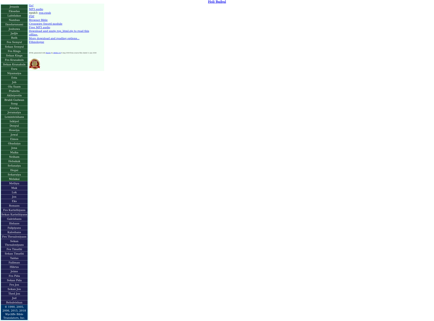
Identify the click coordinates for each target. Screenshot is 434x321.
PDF (31, 16)
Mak (14, 187)
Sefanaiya (14, 165)
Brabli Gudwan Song (14, 101)
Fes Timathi (14, 249)
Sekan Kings (14, 55)
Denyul (14, 125)
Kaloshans (14, 232)
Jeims (14, 271)
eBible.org (57, 53)
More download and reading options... (54, 38)
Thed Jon (14, 293)
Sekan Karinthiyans (14, 214)
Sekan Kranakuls (14, 64)
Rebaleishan (14, 302)
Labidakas (14, 15)
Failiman (14, 262)
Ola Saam (14, 86)
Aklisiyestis (14, 95)
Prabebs (14, 91)
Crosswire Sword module (45, 23)
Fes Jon (14, 284)
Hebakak (14, 161)
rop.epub (45, 12)
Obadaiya (14, 143)
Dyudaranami (14, 24)
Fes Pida (14, 275)
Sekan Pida (14, 280)
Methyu (14, 183)
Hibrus (14, 266)
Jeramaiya (14, 112)
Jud (14, 298)
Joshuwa (14, 28)
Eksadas (14, 11)
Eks (14, 201)
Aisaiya (14, 108)
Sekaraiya (14, 174)
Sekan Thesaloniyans (14, 243)
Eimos (14, 139)
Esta (14, 77)
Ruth (14, 37)
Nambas (14, 20)
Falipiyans (14, 227)
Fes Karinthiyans (14, 210)
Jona (14, 147)
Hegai (14, 170)
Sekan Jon (14, 289)
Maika (14, 152)
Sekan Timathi (14, 253)
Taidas (14, 258)
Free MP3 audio (39, 27)
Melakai (14, 179)
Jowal (14, 134)
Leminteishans (14, 116)
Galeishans (14, 218)
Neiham (14, 156)
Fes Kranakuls (14, 59)
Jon (14, 196)
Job (14, 82)
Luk (14, 192)
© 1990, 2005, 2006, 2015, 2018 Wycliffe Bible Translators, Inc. (14, 312)
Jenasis (14, 6)
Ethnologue (36, 41)
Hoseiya (14, 130)
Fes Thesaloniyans (14, 236)
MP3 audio (36, 9)
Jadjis (14, 33)
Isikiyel (14, 121)
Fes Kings (14, 51)
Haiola (48, 53)
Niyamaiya (14, 73)
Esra (14, 68)
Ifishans (14, 223)
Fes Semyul (14, 42)
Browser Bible (38, 20)
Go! (31, 5)
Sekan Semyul (14, 46)
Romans (14, 205)
